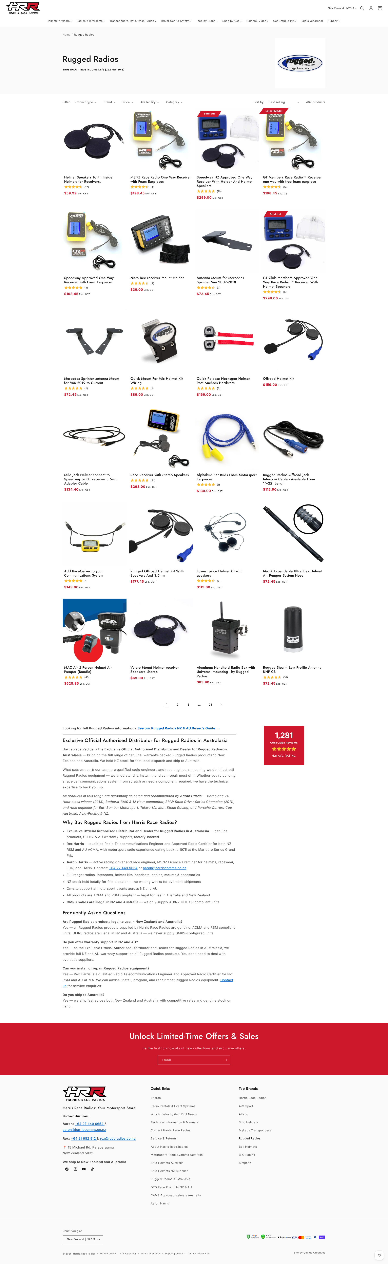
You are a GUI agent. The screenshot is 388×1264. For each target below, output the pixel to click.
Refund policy (108, 1253)
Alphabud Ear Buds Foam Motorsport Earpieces (227, 477)
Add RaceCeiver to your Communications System (83, 573)
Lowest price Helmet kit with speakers (220, 573)
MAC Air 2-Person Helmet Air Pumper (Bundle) (88, 670)
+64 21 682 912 (84, 1138)
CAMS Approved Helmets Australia (176, 1195)
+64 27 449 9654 (123, 868)
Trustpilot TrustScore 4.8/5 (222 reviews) (93, 69)
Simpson (245, 1163)
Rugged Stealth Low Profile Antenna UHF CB (292, 670)
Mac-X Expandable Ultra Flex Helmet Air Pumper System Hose (292, 573)
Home (67, 34)
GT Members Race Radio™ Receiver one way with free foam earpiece (292, 179)
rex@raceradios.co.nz (118, 1138)
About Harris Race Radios (169, 1147)
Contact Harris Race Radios (171, 1130)
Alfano (243, 1114)
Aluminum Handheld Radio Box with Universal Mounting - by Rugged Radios (226, 672)
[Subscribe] (225, 1060)
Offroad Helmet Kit (278, 379)
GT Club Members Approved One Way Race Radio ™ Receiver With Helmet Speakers (290, 282)
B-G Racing (247, 1155)
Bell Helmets (248, 1147)
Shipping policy (174, 1253)
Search (156, 1098)
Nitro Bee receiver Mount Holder (157, 278)
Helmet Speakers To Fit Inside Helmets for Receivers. (88, 179)
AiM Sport (246, 1106)
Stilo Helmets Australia (167, 1163)
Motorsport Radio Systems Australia (177, 1155)
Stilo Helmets (248, 1122)
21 (210, 704)
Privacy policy (128, 1253)
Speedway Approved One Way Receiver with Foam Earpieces (89, 280)
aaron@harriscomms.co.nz (164, 868)
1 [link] (166, 705)
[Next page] (221, 704)
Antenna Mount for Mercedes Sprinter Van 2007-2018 (220, 280)
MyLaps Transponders (255, 1130)
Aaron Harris (160, 1203)
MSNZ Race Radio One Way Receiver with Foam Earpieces (161, 179)
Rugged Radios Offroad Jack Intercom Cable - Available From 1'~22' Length (289, 479)
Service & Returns (164, 1138)
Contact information (198, 1253)
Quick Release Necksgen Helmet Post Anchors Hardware (223, 381)
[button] (59, 21)
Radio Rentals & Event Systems (173, 1106)
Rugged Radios (249, 1138)
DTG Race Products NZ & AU (171, 1187)
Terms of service (151, 1253)
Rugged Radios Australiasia (170, 1179)
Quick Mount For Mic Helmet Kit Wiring (157, 381)
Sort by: (259, 102)
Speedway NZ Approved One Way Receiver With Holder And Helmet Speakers (225, 181)
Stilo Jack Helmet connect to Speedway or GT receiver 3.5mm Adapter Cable (91, 479)
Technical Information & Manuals (174, 1122)
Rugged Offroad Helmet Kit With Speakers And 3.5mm (157, 573)
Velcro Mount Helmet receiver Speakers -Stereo (155, 670)
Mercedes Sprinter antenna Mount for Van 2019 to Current (91, 381)
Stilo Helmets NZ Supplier (169, 1171)
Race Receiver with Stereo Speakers (160, 475)
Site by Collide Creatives (309, 1252)
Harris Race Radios (252, 1098)
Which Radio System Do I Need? (174, 1114)
